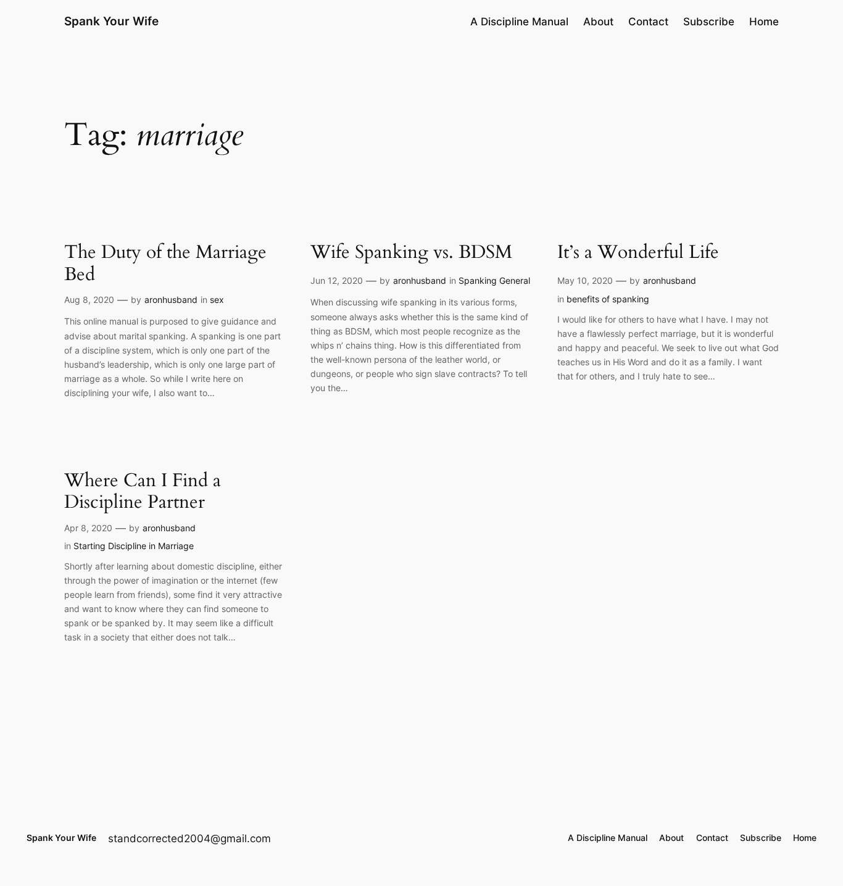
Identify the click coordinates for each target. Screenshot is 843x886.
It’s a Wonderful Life (638, 253)
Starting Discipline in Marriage (133, 545)
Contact (648, 21)
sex (217, 299)
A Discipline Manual (519, 21)
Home (764, 21)
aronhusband (170, 299)
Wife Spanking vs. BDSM (411, 253)
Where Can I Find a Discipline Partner (142, 492)
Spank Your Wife (111, 21)
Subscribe (708, 21)
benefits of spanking (608, 299)
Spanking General (494, 280)
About (598, 21)
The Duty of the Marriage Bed (165, 264)
